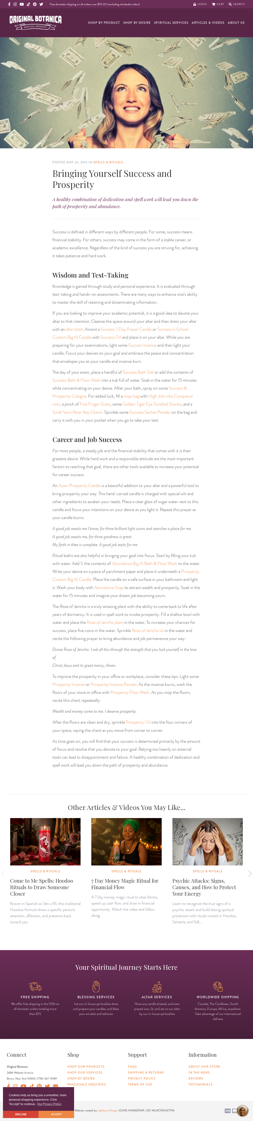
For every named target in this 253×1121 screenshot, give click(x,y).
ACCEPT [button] (56, 1114)
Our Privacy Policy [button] (49, 1104)
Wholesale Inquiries (86, 1084)
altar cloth (74, 329)
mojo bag (131, 396)
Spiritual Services (171, 23)
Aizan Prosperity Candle (80, 485)
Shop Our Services (84, 1072)
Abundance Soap (109, 587)
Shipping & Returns (146, 1072)
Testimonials (201, 1084)
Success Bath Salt (138, 372)
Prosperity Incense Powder (113, 684)
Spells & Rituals (108, 162)
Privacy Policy (142, 1078)
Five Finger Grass (95, 404)
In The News (199, 1072)
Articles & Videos (208, 23)
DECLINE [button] (20, 1114)
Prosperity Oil (138, 722)
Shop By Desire (137, 23)
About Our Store (204, 1067)
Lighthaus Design (107, 1110)
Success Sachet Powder (150, 412)
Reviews (196, 1078)
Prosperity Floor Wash (129, 692)
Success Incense (142, 345)
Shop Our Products (86, 1067)
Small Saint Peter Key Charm (77, 412)
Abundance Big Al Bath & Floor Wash (144, 563)
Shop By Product (104, 23)
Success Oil (111, 337)
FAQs (132, 1067)
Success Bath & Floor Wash (76, 380)
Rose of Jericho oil (148, 630)
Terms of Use (140, 1084)
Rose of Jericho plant (105, 622)
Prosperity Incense (68, 684)
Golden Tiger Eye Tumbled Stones (152, 404)
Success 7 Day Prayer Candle (126, 329)
